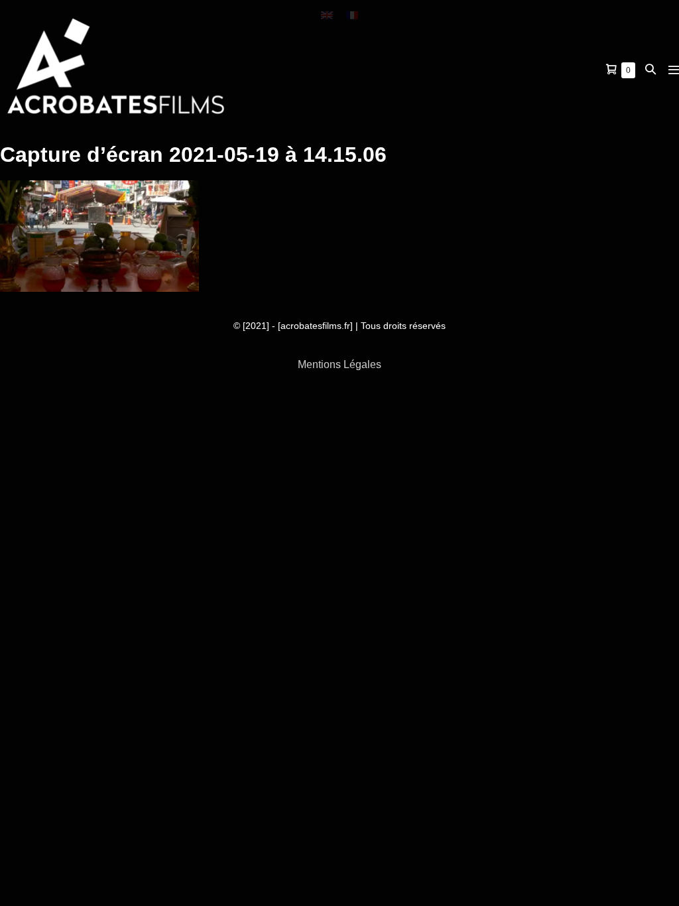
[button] (650, 69)
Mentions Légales (339, 364)
